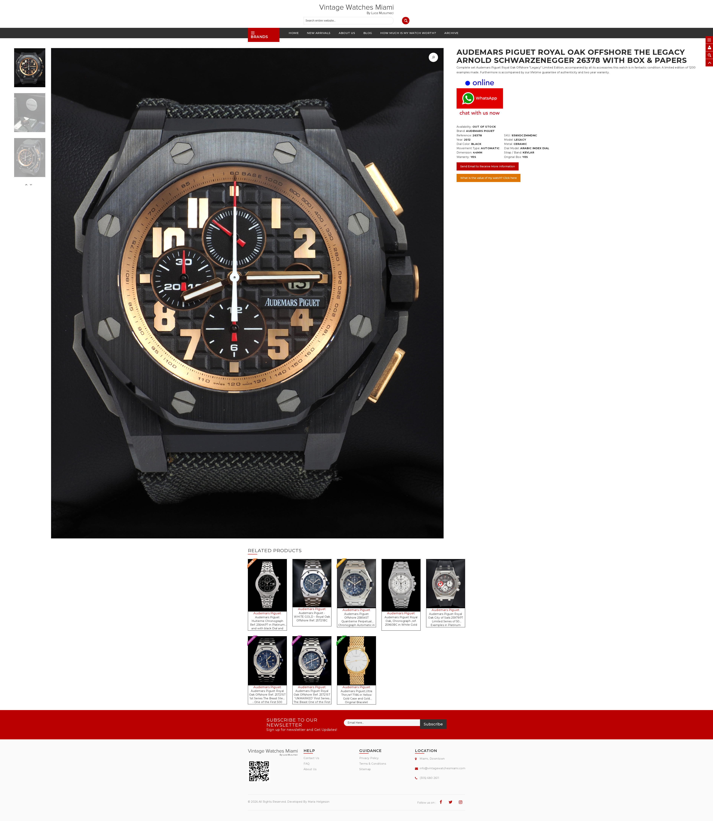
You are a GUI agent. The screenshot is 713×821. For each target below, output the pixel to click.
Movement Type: (468, 148)
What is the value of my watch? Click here (488, 178)
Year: (460, 139)
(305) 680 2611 (429, 778)
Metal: (508, 144)
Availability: (464, 126)
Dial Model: (512, 148)
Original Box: (513, 157)
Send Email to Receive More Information (487, 166)
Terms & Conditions (372, 763)
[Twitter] (450, 802)
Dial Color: (464, 144)
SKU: (507, 135)
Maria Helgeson (319, 801)
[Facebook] (441, 802)
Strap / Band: (513, 152)
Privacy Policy (369, 758)
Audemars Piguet (267, 613)
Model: (508, 139)
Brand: (461, 131)
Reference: (464, 135)
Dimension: (464, 152)
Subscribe (433, 724)
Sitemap (365, 769)
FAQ (307, 763)
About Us (310, 769)
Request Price (268, 589)
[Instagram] (460, 802)
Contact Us (311, 758)
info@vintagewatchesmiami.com (442, 768)
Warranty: (463, 157)
